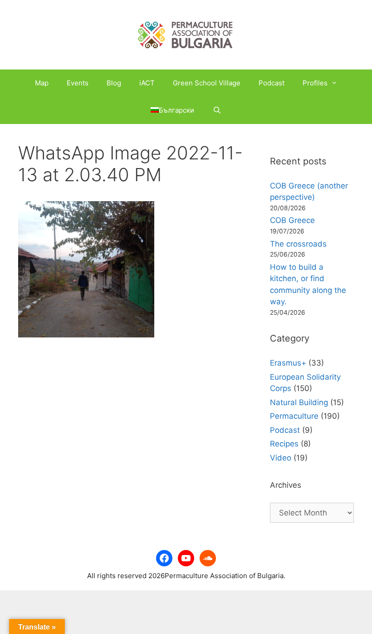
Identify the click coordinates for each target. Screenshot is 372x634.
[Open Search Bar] (216, 110)
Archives (285, 485)
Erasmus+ (288, 362)
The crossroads (298, 243)
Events (77, 83)
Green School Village (206, 83)
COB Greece (292, 220)
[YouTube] (186, 558)
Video (280, 457)
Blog (114, 83)
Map (42, 83)
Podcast (271, 83)
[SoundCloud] (208, 558)
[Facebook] (164, 558)
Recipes (284, 443)
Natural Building (299, 402)
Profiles (315, 83)
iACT (147, 83)
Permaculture (294, 416)
